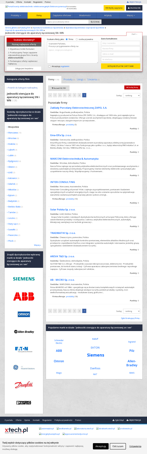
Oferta (18, 420)
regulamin (65, 66)
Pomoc (78, 420)
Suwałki (11, 229)
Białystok (12, 201)
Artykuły (108, 15)
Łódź (10, 172)
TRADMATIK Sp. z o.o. (63, 233)
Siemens (95, 355)
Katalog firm (25, 27)
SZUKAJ (96, 21)
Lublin (11, 155)
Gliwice (11, 166)
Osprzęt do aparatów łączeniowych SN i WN (24, 30)
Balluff (95, 338)
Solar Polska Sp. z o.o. (62, 209)
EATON (95, 347)
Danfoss (95, 368)
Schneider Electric (59, 341)
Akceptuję (60, 66)
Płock (10, 240)
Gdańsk (11, 183)
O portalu (9, 420)
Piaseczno (13, 235)
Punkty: (134, 128)
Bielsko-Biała (14, 206)
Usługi (81, 79)
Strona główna (11, 27)
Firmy (39, 15)
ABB (59, 351)
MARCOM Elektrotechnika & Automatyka (74, 158)
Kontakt (36, 420)
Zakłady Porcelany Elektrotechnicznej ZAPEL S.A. (78, 107)
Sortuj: (119, 95)
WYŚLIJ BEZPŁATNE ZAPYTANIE (121, 66)
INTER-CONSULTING (62, 182)
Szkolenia (93, 79)
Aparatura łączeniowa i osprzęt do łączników (85, 27)
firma (71, 39)
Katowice (12, 178)
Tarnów (12, 212)
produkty (70, 124)
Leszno (11, 218)
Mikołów (12, 189)
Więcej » (37, 245)
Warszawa (13, 132)
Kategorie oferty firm (18, 79)
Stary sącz (13, 223)
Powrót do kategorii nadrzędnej (22, 87)
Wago (59, 372)
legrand (132, 341)
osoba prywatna (86, 39)
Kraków (11, 144)
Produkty (15, 15)
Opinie (27, 420)
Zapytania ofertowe (62, 15)
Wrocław (12, 138)
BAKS (132, 372)
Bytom (11, 195)
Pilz (131, 351)
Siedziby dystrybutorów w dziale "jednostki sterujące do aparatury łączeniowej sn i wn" (24, 115)
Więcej (130, 15)
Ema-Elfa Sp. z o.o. (61, 135)
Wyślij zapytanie (115, 8)
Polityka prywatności (63, 420)
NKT (95, 374)
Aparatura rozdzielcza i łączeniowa (48, 27)
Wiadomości (85, 15)
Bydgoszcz (13, 161)
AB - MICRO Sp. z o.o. (62, 279)
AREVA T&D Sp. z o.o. (62, 256)
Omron (59, 361)
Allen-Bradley (131, 363)
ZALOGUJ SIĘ (134, 8)
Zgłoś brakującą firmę (130, 318)
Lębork (11, 149)
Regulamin (47, 420)
